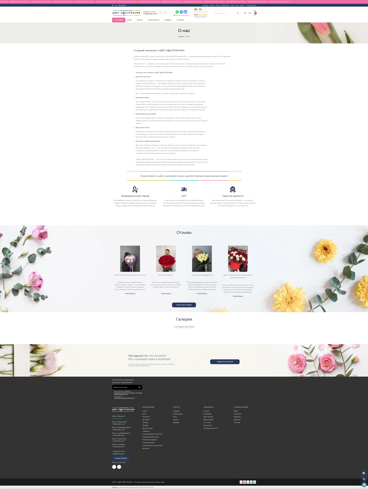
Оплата (212, 5)
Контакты (242, 5)
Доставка (205, 5)
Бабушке (237, 417)
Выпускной (207, 425)
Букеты (140, 20)
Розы (129, 20)
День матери (208, 417)
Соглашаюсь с (124, 397)
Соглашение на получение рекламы (153, 447)
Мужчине (237, 419)
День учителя (208, 419)
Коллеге (237, 422)
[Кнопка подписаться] (139, 387)
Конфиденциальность (151, 437)
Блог (236, 5)
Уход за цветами (251, 5)
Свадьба (168, 20)
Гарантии (146, 431)
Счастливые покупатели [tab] (184, 327)
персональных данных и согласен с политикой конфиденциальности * (128, 393)
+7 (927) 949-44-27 (150, 14)
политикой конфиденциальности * (124, 398)
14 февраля (207, 414)
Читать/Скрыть (130, 293)
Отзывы (217, 5)
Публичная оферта (150, 440)
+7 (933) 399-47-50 (118, 435)
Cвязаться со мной (225, 362)
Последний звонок (210, 428)
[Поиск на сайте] (237, 13)
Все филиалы (122, 5)
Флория (115, 487)
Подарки (180, 20)
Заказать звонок (121, 458)
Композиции (154, 20)
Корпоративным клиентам (153, 434)
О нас (232, 5)
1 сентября (119, 20)
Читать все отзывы (184, 305)
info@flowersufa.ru (118, 454)
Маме (236, 411)
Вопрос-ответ (225, 5)
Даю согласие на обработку (128, 393)
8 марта (206, 411)
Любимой (237, 414)
